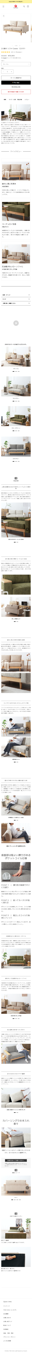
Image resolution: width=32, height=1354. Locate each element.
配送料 (4, 58)
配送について (7, 1325)
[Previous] (4, 1187)
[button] (3, 6)
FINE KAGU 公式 (13, 1351)
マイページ (6, 1306)
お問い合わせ (7, 1317)
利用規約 (5, 1329)
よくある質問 (7, 1341)
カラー (3, 61)
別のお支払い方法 (16, 86)
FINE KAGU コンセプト (10, 1310)
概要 (5, 99)
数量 (2, 68)
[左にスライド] (12, 45)
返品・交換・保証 (8, 1333)
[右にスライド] (20, 45)
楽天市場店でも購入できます (16, 92)
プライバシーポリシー (9, 1337)
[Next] (27, 356)
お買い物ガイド (7, 1321)
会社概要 (5, 1314)
